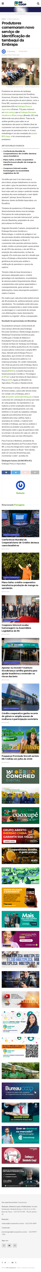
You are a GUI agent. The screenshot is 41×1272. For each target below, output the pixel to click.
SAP (10, 380)
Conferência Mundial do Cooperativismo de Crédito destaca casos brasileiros (19, 153)
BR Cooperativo (11, 1268)
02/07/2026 (6, 680)
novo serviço (10, 112)
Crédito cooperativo (13, 19)
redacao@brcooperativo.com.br (13, 1223)
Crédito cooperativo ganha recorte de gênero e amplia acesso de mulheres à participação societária (20, 716)
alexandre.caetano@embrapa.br (19, 397)
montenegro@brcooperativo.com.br (14, 1232)
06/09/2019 (23, 51)
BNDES (11, 371)
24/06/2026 (6, 762)
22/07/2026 (6, 549)
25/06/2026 (6, 722)
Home (4, 19)
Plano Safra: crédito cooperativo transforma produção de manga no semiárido (19, 162)
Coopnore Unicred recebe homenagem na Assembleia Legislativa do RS (16, 170)
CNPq (4, 377)
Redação (12, 51)
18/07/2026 (6, 591)
